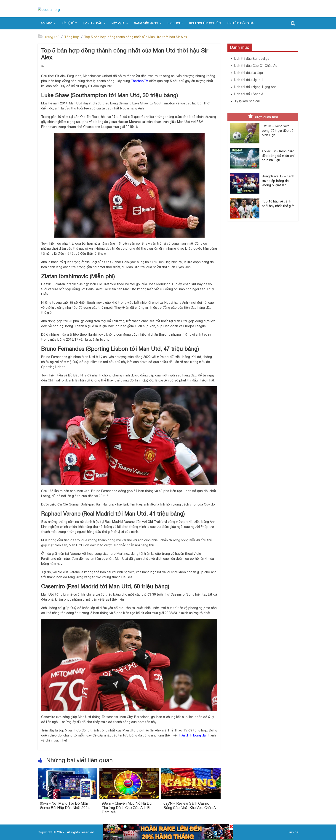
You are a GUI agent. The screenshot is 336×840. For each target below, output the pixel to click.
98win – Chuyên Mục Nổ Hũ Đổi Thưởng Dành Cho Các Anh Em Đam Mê (127, 807)
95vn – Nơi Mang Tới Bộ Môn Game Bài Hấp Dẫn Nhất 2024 (65, 805)
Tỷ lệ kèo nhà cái (247, 101)
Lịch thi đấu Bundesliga (251, 58)
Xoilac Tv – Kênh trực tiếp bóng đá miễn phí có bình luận (278, 155)
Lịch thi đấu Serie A (248, 94)
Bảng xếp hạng (146, 23)
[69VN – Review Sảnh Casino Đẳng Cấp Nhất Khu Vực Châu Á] (191, 770)
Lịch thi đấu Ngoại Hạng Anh (255, 87)
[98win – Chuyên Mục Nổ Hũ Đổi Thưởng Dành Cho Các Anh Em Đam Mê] (129, 770)
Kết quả (118, 23)
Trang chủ (51, 37)
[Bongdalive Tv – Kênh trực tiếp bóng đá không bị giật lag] (244, 173)
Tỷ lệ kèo (69, 23)
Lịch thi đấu (92, 23)
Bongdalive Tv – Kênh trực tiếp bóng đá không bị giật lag (278, 180)
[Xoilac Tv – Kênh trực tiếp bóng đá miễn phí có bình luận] (244, 148)
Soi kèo (46, 23)
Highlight (175, 23)
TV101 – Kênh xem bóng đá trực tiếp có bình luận (277, 130)
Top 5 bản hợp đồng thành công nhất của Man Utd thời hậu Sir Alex (135, 37)
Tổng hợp (71, 37)
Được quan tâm (266, 117)
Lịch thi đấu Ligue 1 (248, 80)
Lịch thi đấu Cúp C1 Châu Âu (255, 65)
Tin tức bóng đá (240, 23)
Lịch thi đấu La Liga (248, 73)
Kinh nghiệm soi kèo (205, 23)
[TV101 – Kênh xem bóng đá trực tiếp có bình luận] (244, 123)
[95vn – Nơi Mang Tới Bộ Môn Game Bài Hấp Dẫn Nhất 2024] (67, 770)
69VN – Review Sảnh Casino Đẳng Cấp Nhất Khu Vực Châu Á (189, 805)
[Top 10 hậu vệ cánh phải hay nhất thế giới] (244, 198)
